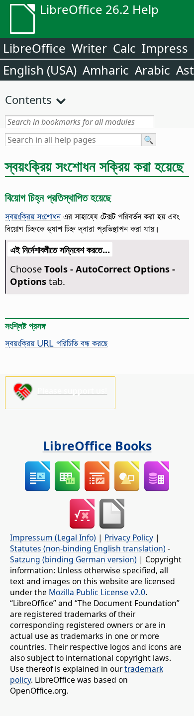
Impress (165, 48)
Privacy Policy (128, 537)
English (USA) (40, 70)
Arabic (152, 70)
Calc (124, 48)
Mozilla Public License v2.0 (97, 592)
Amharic (106, 70)
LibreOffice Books (97, 445)
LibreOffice (34, 48)
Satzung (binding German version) (73, 559)
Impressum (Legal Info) (53, 537)
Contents (28, 99)
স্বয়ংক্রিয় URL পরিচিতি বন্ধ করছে (56, 343)
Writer (89, 48)
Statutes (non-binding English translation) (88, 548)
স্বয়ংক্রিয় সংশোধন (33, 216)
